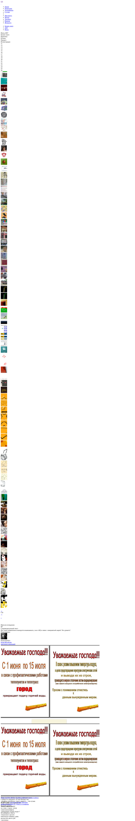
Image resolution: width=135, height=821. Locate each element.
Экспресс (8, 19)
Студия (7, 12)
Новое (7, 7)
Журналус (8, 23)
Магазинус (8, 15)
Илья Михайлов (6, 642)
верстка (27, 797)
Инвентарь (8, 8)
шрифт (22, 797)
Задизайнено (9, 10)
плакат (3, 797)
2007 (6, 28)
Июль (7, 29)
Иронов (7, 21)
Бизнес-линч (9, 26)
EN (2, 1)
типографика (34, 797)
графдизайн (9, 797)
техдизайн (16, 797)
